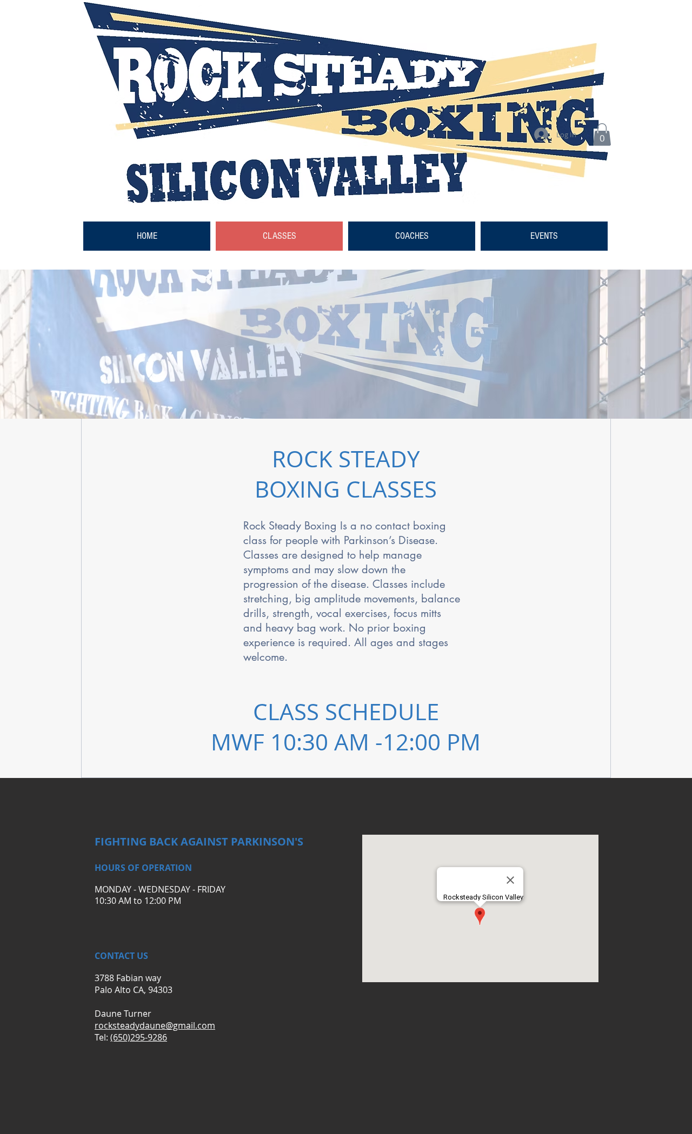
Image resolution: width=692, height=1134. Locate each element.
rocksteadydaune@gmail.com (155, 1025)
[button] (602, 134)
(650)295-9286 (138, 1037)
